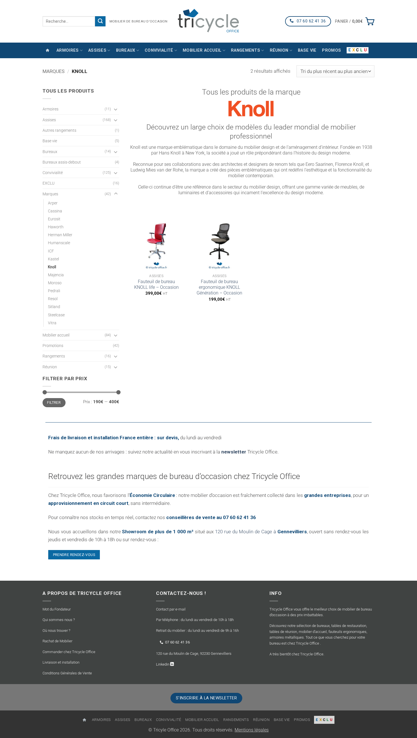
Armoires (67, 50)
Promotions (53, 345)
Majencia (56, 275)
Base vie (307, 50)
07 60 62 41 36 (177, 642)
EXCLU (48, 183)
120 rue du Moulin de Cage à (261, 531)
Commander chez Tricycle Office (69, 652)
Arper (53, 203)
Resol (53, 298)
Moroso (55, 283)
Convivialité (159, 50)
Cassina (55, 211)
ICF (51, 251)
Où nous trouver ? (56, 630)
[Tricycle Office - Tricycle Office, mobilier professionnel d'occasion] (208, 21)
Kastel (53, 259)
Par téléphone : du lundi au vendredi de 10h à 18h (195, 620)
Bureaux (125, 50)
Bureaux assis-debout (62, 162)
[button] (354, 21)
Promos (331, 50)
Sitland (54, 306)
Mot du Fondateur (57, 609)
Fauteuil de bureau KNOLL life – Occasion (156, 284)
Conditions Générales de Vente (67, 673)
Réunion (279, 50)
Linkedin (163, 664)
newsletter (233, 452)
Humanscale (59, 243)
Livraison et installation (61, 662)
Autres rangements (59, 130)
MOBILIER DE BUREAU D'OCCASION (138, 21)
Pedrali (54, 290)
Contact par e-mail (171, 609)
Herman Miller (60, 235)
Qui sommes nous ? (59, 620)
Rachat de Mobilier (57, 641)
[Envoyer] (100, 21)
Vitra (52, 323)
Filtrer (54, 402)
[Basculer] (115, 109)
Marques (54, 71)
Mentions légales (252, 730)
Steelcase (56, 315)
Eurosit (54, 219)
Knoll (52, 267)
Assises (97, 50)
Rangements (245, 50)
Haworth (56, 227)
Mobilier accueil (202, 50)
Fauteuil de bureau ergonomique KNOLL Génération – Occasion (219, 287)
